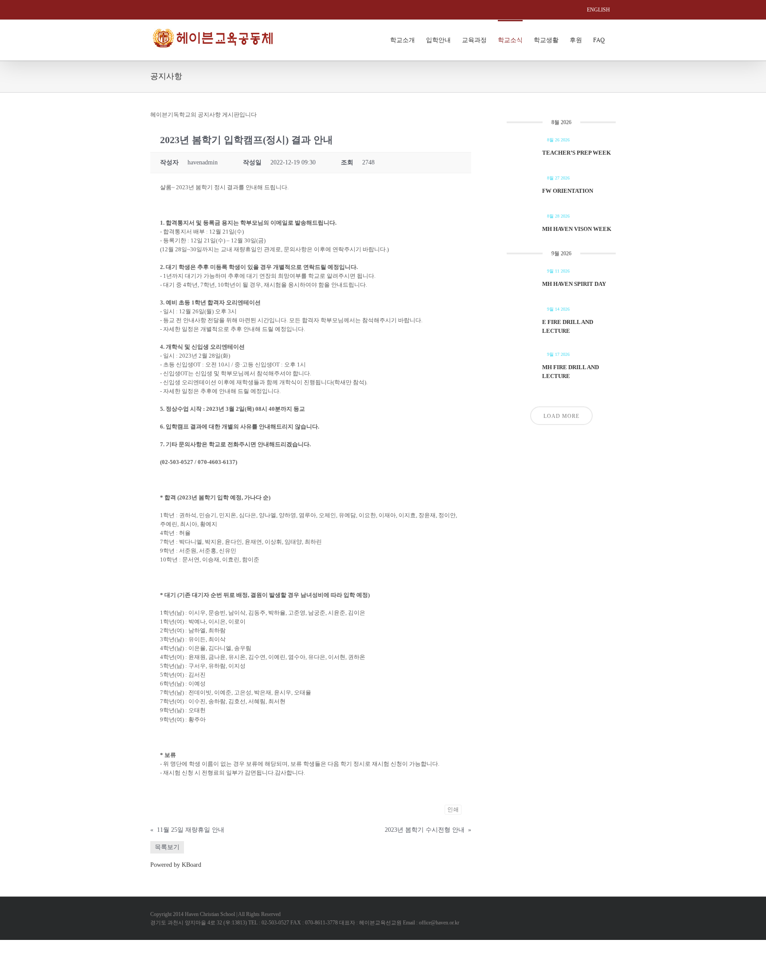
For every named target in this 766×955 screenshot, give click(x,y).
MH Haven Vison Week (576, 229)
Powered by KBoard (175, 864)
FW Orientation (567, 190)
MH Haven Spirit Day (574, 284)
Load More (561, 416)
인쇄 (453, 809)
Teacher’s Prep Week (576, 152)
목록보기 (167, 847)
